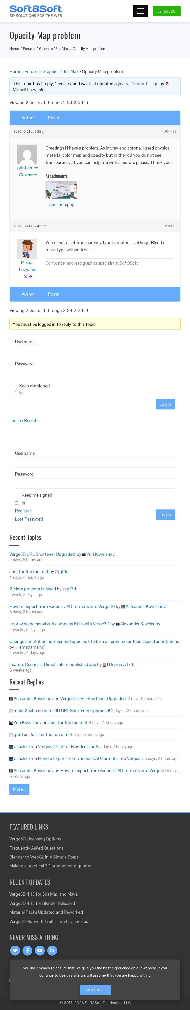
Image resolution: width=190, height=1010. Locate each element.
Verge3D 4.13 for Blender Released (42, 903)
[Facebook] (27, 951)
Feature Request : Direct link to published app (52, 664)
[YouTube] (40, 951)
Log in (15, 420)
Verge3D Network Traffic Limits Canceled (48, 921)
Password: (25, 364)
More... (19, 789)
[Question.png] (61, 190)
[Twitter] (15, 951)
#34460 (171, 226)
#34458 (171, 132)
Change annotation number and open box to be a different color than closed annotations (94, 641)
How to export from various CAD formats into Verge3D (62, 606)
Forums (31, 71)
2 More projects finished (32, 589)
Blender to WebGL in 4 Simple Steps (44, 857)
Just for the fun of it (28, 571)
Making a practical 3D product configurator (50, 866)
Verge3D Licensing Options (35, 839)
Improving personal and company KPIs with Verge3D (59, 624)
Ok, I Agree (95, 990)
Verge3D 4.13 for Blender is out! (68, 746)
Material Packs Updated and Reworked (46, 912)
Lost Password (29, 519)
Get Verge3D (167, 11)
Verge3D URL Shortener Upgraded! (42, 554)
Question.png (61, 204)
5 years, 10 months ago (136, 83)
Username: (25, 342)
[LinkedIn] (52, 951)
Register (32, 420)
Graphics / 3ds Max (61, 71)
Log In (165, 404)
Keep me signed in (34, 389)
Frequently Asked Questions (36, 848)
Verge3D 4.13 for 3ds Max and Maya (43, 894)
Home (15, 71)
